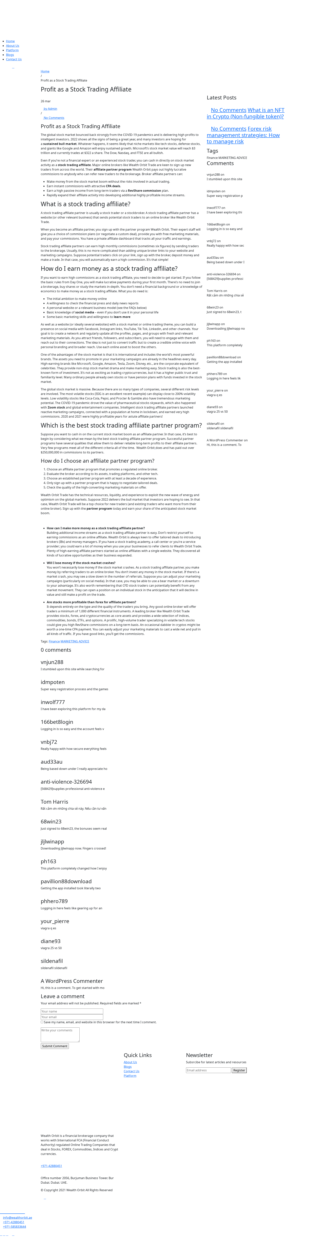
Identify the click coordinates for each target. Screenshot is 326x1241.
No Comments (53, 118)
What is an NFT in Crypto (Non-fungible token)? (245, 113)
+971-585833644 (14, 1227)
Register (239, 1070)
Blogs (10, 55)
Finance (54, 641)
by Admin (50, 109)
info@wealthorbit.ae (17, 1218)
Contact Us (14, 59)
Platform (12, 50)
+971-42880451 (51, 1166)
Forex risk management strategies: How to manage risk (243, 135)
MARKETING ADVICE (75, 641)
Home (10, 41)
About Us (12, 46)
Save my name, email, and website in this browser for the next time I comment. (100, 1022)
